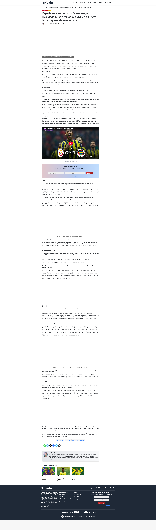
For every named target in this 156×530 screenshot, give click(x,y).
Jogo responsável (78, 501)
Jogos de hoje (108, 2)
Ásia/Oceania (48, 7)
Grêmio (68, 440)
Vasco (82, 440)
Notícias (75, 2)
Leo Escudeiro (53, 452)
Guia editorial (62, 496)
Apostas (100, 2)
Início (44, 7)
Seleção (89, 2)
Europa (94, 2)
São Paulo (75, 440)
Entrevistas (60, 440)
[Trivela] (47, 2)
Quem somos (62, 494)
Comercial (76, 499)
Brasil (50, 10)
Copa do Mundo (82, 2)
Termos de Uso (77, 176)
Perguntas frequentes (64, 501)
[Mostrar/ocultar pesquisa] (113, 2)
